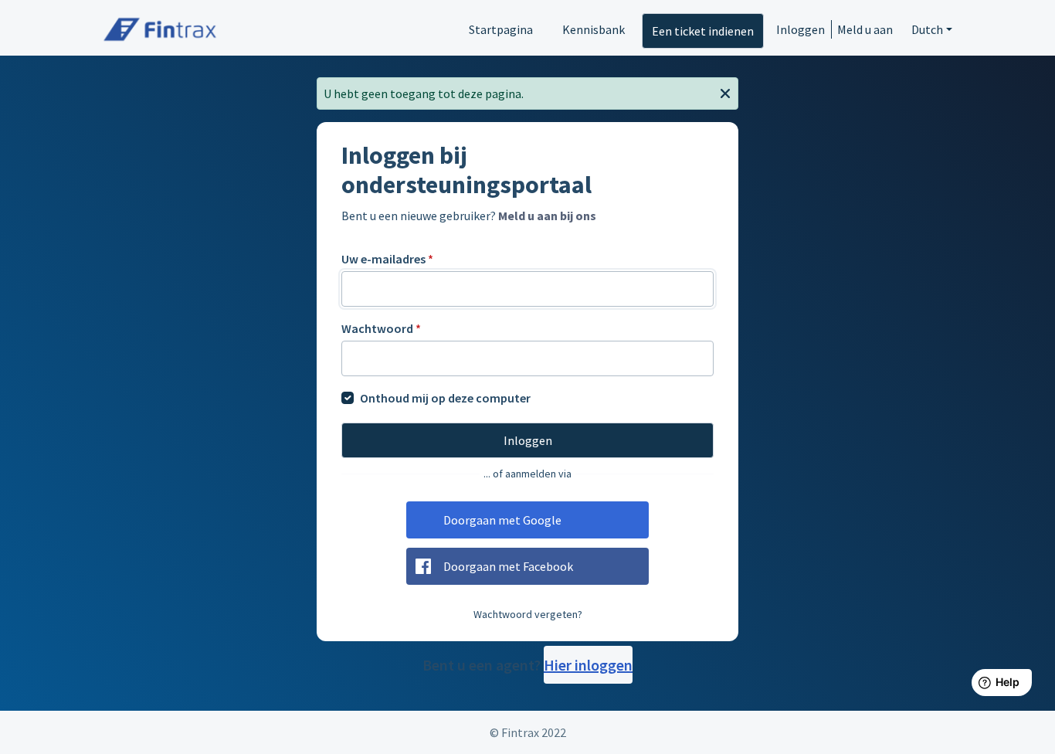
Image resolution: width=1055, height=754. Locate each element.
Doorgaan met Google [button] (502, 520)
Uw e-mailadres (387, 259)
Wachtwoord (381, 328)
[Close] (725, 92)
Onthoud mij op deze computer (445, 398)
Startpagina (501, 29)
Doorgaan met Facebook (508, 566)
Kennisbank (593, 29)
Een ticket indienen (703, 31)
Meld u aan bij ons (547, 215)
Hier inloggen (588, 664)
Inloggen (800, 29)
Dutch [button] (927, 29)
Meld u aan (865, 29)
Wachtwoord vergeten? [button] (527, 614)
